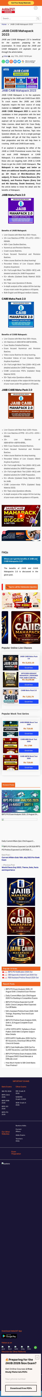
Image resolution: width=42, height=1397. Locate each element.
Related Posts (8, 785)
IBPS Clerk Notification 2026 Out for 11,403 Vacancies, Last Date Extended (21, 1048)
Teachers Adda (19, 1140)
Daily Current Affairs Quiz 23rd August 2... (18, 841)
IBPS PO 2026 (5, 1113)
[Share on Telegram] (7, 61)
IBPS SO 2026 (5, 1107)
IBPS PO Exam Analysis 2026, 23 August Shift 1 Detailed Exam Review (21, 990)
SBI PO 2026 (6, 1091)
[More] (36, 8)
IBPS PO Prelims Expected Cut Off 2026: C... (21, 848)
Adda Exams (20, 1135)
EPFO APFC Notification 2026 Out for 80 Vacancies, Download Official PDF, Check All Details (21, 1040)
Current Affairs (18, 1130)
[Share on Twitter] (19, 61)
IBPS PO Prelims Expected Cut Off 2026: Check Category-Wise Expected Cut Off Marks (21, 1004)
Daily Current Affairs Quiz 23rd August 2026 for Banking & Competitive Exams (22, 997)
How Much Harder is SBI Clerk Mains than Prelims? (20, 1064)
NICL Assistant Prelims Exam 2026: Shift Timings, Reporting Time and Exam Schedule (22, 1013)
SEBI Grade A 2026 (21, 1104)
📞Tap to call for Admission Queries (21, 587)
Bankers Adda (21, 1125)
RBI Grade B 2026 (20, 1092)
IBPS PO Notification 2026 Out (20, 972)
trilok (5, 56)
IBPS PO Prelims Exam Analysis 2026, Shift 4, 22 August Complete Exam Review (21, 1022)
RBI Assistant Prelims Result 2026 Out (23, 978)
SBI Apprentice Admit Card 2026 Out (22, 975)
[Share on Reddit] (11, 61)
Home (4, 24)
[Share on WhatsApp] (3, 61)
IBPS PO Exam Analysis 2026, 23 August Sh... (20, 814)
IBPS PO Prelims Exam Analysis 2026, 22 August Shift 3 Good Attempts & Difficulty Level (21, 1056)
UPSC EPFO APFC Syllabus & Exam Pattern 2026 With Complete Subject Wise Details (21, 1031)
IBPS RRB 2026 (5, 1102)
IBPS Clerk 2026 (6, 1096)
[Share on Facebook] (15, 61)
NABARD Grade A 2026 (21, 1098)
